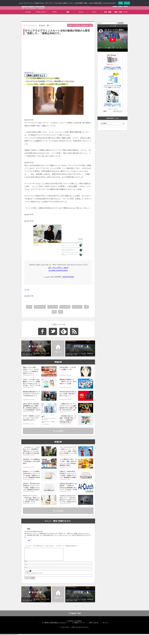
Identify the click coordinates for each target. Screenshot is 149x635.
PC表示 (70, 621)
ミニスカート (77, 307)
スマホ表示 (77, 621)
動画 (54, 312)
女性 (60, 312)
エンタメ (28, 12)
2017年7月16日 (68, 277)
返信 (29, 540)
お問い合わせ (93, 622)
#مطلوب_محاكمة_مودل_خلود (58, 267)
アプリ (54, 12)
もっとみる (58, 431)
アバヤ (29, 307)
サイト (25, 567)
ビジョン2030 (64, 307)
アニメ (94, 12)
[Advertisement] (58, 50)
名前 (25, 561)
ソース (26, 289)
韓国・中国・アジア (121, 12)
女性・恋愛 (107, 12)
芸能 (67, 12)
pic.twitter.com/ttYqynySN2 (58, 270)
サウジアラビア (40, 307)
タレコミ (105, 622)
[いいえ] (146, 3)
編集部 (43, 25)
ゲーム (81, 12)
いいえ (127, 3)
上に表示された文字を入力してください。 (34, 573)
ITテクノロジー (41, 12)
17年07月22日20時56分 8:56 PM (33, 531)
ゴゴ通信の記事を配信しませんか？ (55, 622)
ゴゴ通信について (78, 622)
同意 (120, 3)
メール (25, 564)
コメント (27, 547)
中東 (86, 307)
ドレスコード (52, 307)
